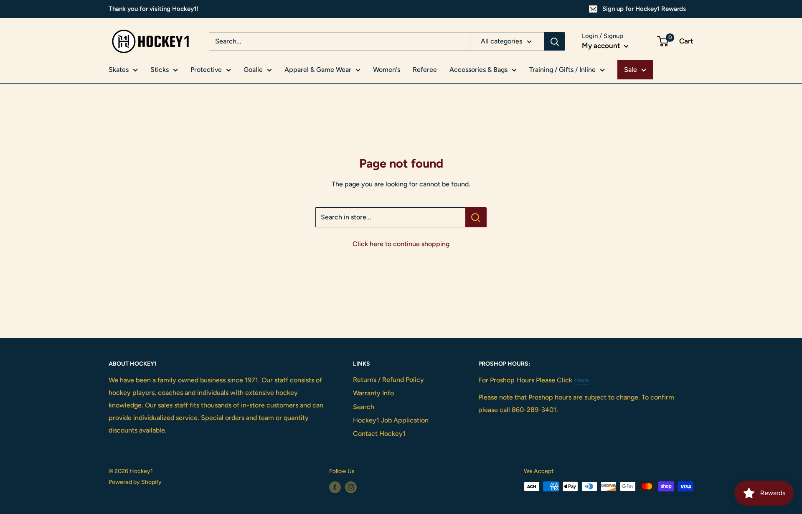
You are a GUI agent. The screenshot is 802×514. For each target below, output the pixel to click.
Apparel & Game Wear (317, 70)
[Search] (554, 41)
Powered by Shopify (135, 482)
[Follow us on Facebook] (335, 487)
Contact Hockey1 (379, 434)
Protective (206, 70)
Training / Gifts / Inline (562, 70)
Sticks (159, 70)
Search (363, 407)
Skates (119, 70)
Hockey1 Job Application (391, 420)
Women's (386, 70)
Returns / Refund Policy (388, 380)
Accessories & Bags (478, 70)
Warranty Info (373, 393)
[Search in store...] (476, 217)
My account (602, 45)
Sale (630, 70)
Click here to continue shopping (401, 244)
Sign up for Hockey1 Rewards (644, 9)
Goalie (253, 70)
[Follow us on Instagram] (351, 487)
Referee (425, 70)
